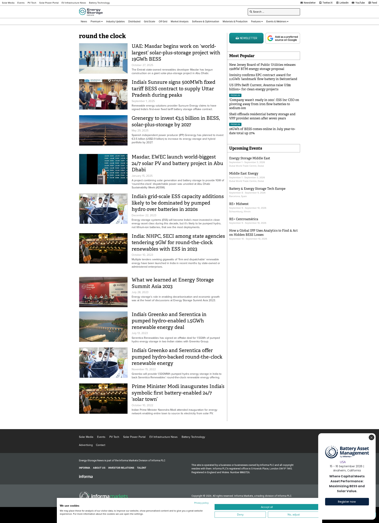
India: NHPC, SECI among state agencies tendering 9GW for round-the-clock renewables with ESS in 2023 (178, 242)
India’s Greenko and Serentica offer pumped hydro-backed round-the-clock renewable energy (177, 356)
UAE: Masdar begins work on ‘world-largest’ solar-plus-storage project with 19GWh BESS (176, 52)
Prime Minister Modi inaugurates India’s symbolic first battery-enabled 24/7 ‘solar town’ (178, 392)
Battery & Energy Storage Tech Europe (257, 189)
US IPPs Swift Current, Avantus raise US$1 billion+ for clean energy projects (260, 87)
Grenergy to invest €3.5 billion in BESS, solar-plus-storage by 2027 (176, 121)
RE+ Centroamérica (243, 219)
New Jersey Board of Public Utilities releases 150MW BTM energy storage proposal (262, 67)
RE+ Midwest (239, 204)
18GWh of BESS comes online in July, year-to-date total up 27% (262, 131)
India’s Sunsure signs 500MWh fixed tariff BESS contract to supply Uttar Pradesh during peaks (173, 88)
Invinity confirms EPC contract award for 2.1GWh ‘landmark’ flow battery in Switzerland (263, 77)
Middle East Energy (243, 173)
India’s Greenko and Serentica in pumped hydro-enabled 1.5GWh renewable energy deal (169, 320)
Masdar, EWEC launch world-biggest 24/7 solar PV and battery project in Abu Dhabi (177, 163)
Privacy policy (201, 503)
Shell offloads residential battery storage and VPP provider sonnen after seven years (262, 116)
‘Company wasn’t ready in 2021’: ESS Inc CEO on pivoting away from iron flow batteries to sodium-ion (264, 104)
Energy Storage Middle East (249, 158)
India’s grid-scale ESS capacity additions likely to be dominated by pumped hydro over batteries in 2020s (178, 202)
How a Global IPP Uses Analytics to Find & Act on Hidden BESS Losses (263, 232)
